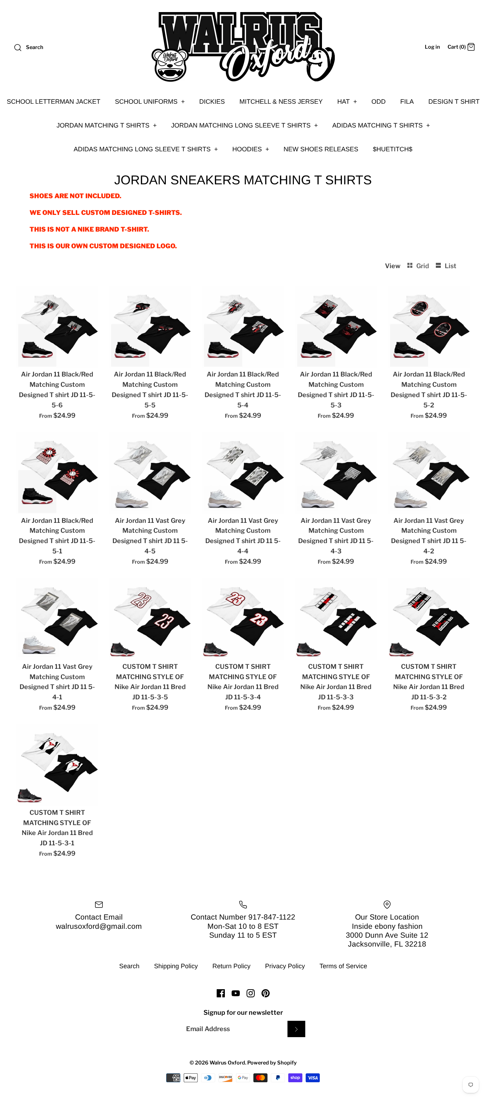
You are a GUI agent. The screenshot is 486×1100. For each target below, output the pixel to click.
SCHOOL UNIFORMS (150, 101)
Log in (432, 47)
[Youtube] (236, 993)
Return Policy (231, 966)
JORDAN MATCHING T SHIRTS (107, 125)
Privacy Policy (285, 966)
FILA (407, 101)
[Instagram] (251, 993)
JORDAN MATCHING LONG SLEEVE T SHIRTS (244, 125)
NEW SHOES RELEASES (321, 149)
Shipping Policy (176, 966)
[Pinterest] (266, 993)
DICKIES (212, 101)
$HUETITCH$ (392, 149)
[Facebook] (221, 993)
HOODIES (250, 149)
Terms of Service (343, 966)
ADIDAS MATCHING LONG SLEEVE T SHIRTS (146, 149)
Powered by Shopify (272, 1063)
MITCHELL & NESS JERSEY (281, 101)
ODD (378, 101)
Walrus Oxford (227, 1063)
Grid (423, 266)
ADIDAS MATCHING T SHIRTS (381, 125)
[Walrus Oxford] (243, 46)
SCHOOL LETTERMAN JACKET (53, 101)
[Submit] (296, 1029)
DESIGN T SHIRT (454, 101)
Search (129, 966)
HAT (347, 101)
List (450, 266)
